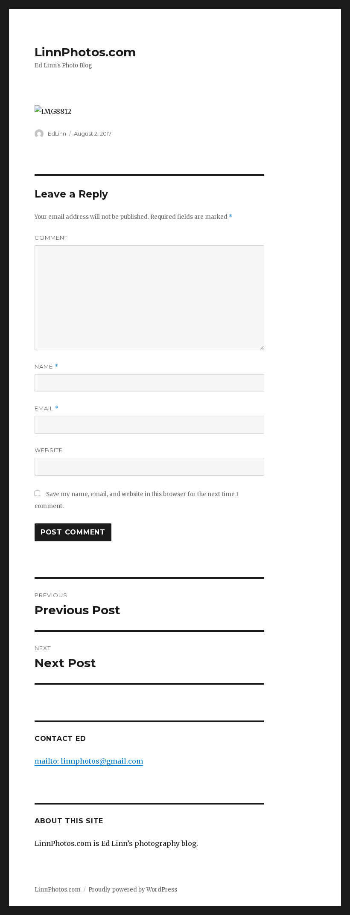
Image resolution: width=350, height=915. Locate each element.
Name (46, 366)
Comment (51, 237)
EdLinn (57, 133)
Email (47, 408)
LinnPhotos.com (85, 52)
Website (49, 450)
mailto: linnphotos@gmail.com (89, 761)
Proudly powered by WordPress (132, 889)
